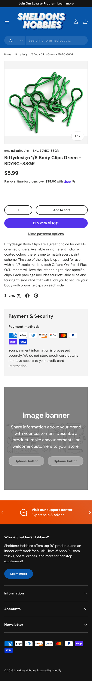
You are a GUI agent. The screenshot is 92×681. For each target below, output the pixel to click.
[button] (85, 21)
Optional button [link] (26, 461)
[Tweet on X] (19, 295)
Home (7, 54)
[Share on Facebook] (27, 295)
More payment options (46, 234)
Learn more (65, 3)
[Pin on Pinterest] (36, 295)
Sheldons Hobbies (25, 670)
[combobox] (46, 40)
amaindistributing (16, 151)
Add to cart (61, 210)
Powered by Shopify (49, 670)
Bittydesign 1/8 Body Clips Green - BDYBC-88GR (44, 54)
